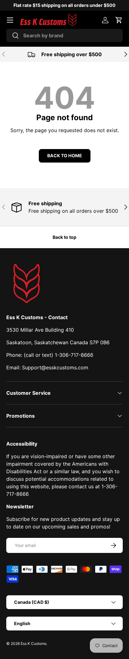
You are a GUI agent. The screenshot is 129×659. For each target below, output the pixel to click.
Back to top (64, 237)
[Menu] (10, 20)
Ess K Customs (33, 643)
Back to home (64, 155)
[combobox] (64, 35)
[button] (119, 20)
